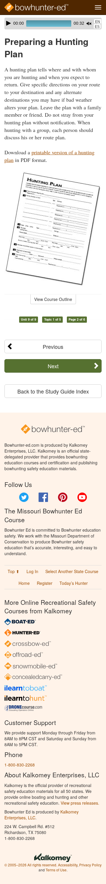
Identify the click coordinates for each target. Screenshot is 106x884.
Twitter (24, 497)
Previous (53, 346)
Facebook (43, 497)
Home (24, 583)
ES (97, 27)
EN (97, 22)
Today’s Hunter (73, 583)
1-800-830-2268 (19, 765)
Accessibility (67, 864)
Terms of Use (56, 869)
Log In (32, 571)
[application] (53, 23)
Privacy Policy (90, 864)
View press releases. (80, 803)
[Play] (8, 23)
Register (44, 583)
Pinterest (62, 497)
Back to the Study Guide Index (53, 391)
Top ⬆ (13, 571)
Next (53, 366)
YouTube (82, 497)
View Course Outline (53, 299)
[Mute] (89, 23)
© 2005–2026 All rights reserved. (30, 864)
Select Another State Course (71, 571)
